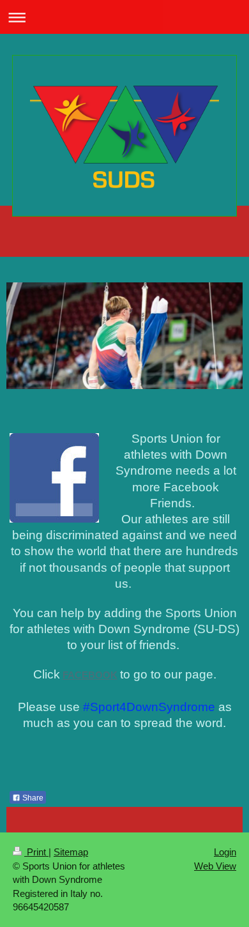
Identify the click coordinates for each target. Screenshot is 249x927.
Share (31, 797)
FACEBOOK (90, 675)
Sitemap (71, 852)
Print (36, 852)
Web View (215, 866)
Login (225, 852)
